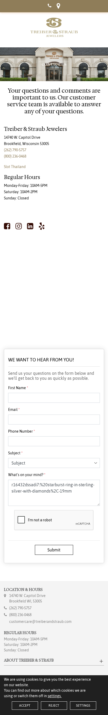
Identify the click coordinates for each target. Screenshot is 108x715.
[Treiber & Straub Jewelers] (54, 27)
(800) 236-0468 (15, 156)
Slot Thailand (15, 167)
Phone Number (21, 431)
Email (14, 409)
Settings (83, 705)
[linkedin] (30, 226)
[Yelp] (41, 226)
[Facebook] (8, 226)
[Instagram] (18, 226)
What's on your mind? (26, 475)
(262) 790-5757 (15, 150)
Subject (15, 453)
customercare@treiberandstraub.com (40, 621)
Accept (24, 705)
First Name (18, 388)
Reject (53, 705)
